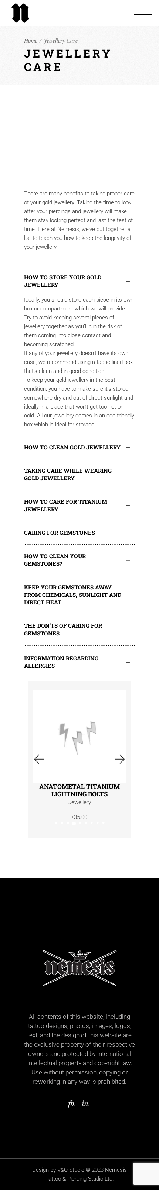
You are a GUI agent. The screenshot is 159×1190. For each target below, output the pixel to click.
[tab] (79, 280)
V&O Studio (70, 1170)
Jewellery (79, 802)
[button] (38, 759)
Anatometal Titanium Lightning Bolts (79, 790)
